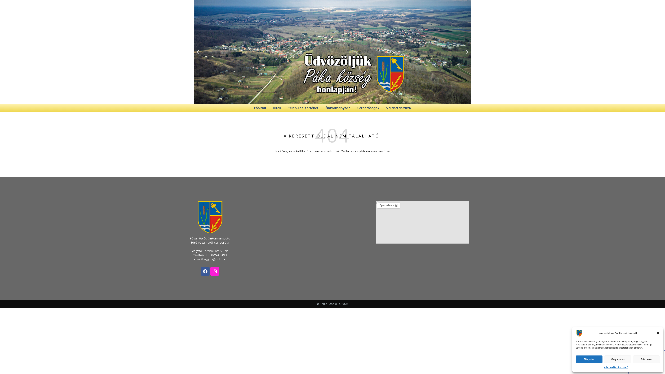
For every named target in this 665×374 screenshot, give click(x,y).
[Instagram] (214, 271)
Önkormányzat (337, 108)
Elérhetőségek (368, 108)
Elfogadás (589, 359)
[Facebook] (205, 271)
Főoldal (260, 108)
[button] (658, 333)
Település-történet (303, 108)
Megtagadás (618, 359)
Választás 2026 (398, 108)
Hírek (277, 108)
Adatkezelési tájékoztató (616, 367)
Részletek (646, 359)
